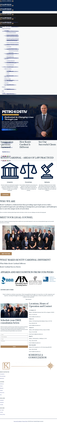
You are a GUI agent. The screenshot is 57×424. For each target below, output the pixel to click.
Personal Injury (2, 376)
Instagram (2, 400)
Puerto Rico (2, 392)
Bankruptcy (2, 378)
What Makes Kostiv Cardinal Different (12, 263)
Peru (1, 394)
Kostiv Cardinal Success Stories (10, 267)
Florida (1, 386)
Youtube (1, 404)
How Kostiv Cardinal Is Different (25, 144)
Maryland (1, 388)
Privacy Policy (2, 414)
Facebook (2, 402)
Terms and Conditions (18, 421)
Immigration (2, 374)
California (2, 383)
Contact (1, 412)
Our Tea (1, 410)
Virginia (1, 390)
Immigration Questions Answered (7, 144)
